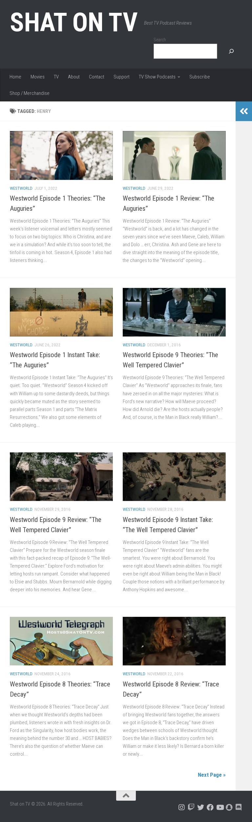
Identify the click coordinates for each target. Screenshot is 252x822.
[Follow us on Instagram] (181, 807)
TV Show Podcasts (157, 77)
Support (122, 77)
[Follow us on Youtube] (219, 807)
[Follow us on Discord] (238, 807)
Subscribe (199, 77)
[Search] (231, 51)
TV (56, 77)
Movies (38, 77)
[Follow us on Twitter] (200, 807)
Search (160, 39)
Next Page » (212, 774)
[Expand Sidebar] (244, 111)
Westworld (21, 188)
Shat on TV (73, 22)
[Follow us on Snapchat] (229, 807)
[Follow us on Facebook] (210, 807)
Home (15, 77)
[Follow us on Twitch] (191, 807)
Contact (96, 77)
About (74, 77)
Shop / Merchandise (30, 93)
